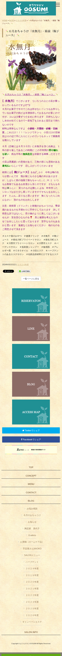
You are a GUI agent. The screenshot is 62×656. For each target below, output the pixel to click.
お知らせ (32, 522)
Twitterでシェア (32, 430)
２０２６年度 (32, 615)
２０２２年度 (32, 595)
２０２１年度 (32, 588)
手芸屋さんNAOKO (32, 548)
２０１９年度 (32, 575)
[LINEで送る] (24, 271)
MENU (31, 484)
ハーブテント (32, 562)
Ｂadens (32, 535)
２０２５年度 (32, 608)
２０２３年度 (32, 602)
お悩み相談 (32, 508)
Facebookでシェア (31, 439)
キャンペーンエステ (32, 622)
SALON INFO (31, 632)
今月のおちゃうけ (32, 515)
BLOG (11, 20)
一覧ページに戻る (31, 279)
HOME (4, 20)
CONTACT (31, 492)
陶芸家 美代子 (32, 528)
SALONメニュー (32, 555)
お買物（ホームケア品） (32, 542)
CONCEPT (31, 476)
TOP (31, 467)
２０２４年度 (21, 20)
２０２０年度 (32, 582)
